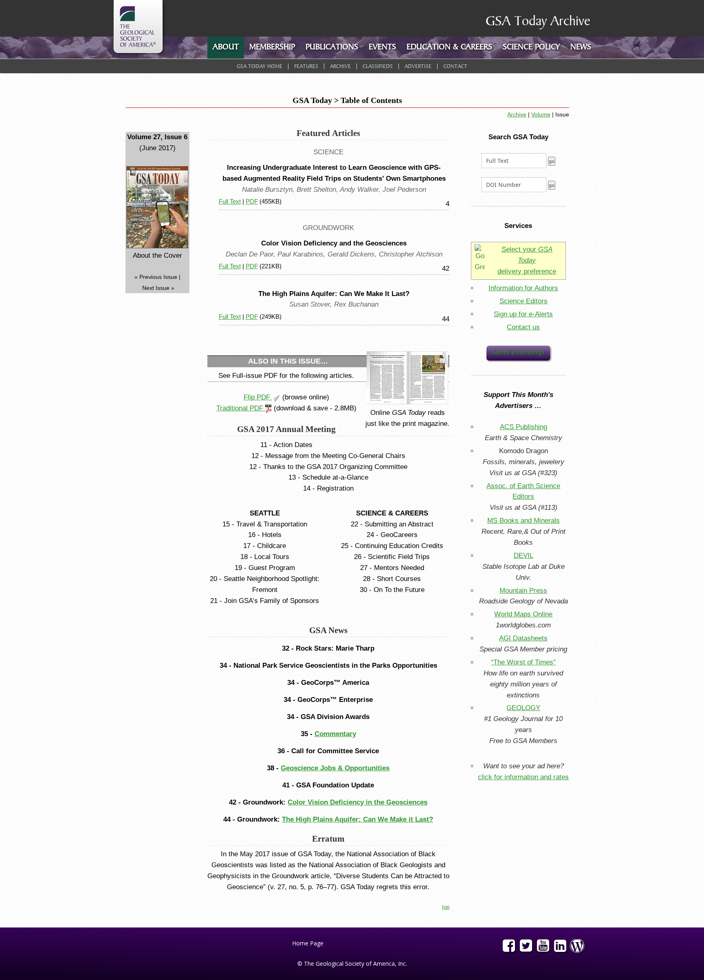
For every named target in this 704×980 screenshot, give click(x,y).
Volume (540, 114)
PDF (252, 201)
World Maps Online (523, 614)
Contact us (523, 327)
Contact (455, 67)
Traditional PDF (240, 408)
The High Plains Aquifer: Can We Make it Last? (357, 819)
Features (306, 67)
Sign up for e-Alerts (523, 314)
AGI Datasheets (523, 638)
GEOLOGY (523, 708)
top (445, 907)
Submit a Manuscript (518, 352)
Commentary (335, 734)
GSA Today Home (259, 67)
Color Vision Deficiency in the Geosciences (357, 802)
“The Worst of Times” (523, 662)
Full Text (230, 201)
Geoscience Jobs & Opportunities (335, 768)
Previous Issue (158, 277)
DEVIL (523, 555)
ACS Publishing (523, 427)
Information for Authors (523, 288)
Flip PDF (258, 397)
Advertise (418, 67)
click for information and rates (523, 777)
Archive (340, 67)
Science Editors (523, 301)
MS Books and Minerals (523, 520)
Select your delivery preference (526, 260)
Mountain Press (523, 590)
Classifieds (378, 67)
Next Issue (155, 288)
